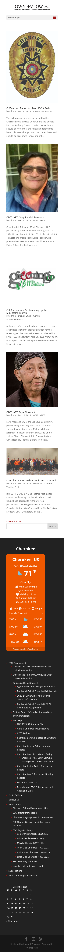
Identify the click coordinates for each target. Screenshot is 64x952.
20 (24, 908)
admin (12, 111)
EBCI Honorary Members (25, 861)
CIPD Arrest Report (42, 111)
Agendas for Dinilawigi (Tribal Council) (36, 686)
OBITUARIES (39, 220)
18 (16, 908)
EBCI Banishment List (27, 782)
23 (8, 912)
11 (16, 903)
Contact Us (13, 799)
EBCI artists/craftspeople (25, 812)
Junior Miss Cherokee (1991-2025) (33, 852)
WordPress (32, 947)
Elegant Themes (31, 944)
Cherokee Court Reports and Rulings (35, 754)
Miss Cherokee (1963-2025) (30, 838)
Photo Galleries (16, 795)
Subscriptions (15, 870)
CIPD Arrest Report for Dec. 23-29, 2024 (28, 108)
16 (8, 908)
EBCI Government (17, 663)
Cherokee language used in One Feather (33, 817)
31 (12, 917)
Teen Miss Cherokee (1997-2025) (33, 847)
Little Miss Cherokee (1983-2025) (33, 856)
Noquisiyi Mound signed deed (28, 866)
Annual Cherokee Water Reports (33, 728)
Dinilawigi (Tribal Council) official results (37, 691)
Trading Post (12, 487)
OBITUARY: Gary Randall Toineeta (25, 217)
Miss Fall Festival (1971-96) (30, 843)
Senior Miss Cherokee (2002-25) (32, 833)
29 (31, 912)
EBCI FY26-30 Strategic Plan (30, 724)
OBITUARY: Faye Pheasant (20, 412)
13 (24, 903)
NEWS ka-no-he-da (42, 483)
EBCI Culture (14, 804)
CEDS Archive (23, 733)
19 (20, 908)
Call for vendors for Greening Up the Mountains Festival (26, 311)
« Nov (9, 921)
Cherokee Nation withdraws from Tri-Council (31, 480)
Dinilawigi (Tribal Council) (25, 683)
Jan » (16, 921)
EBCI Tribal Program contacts (22, 875)
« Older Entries (13, 521)
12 (20, 903)
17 (12, 908)
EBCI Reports (19, 720)
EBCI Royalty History (23, 830)
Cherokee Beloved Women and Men (30, 808)
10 (12, 903)
